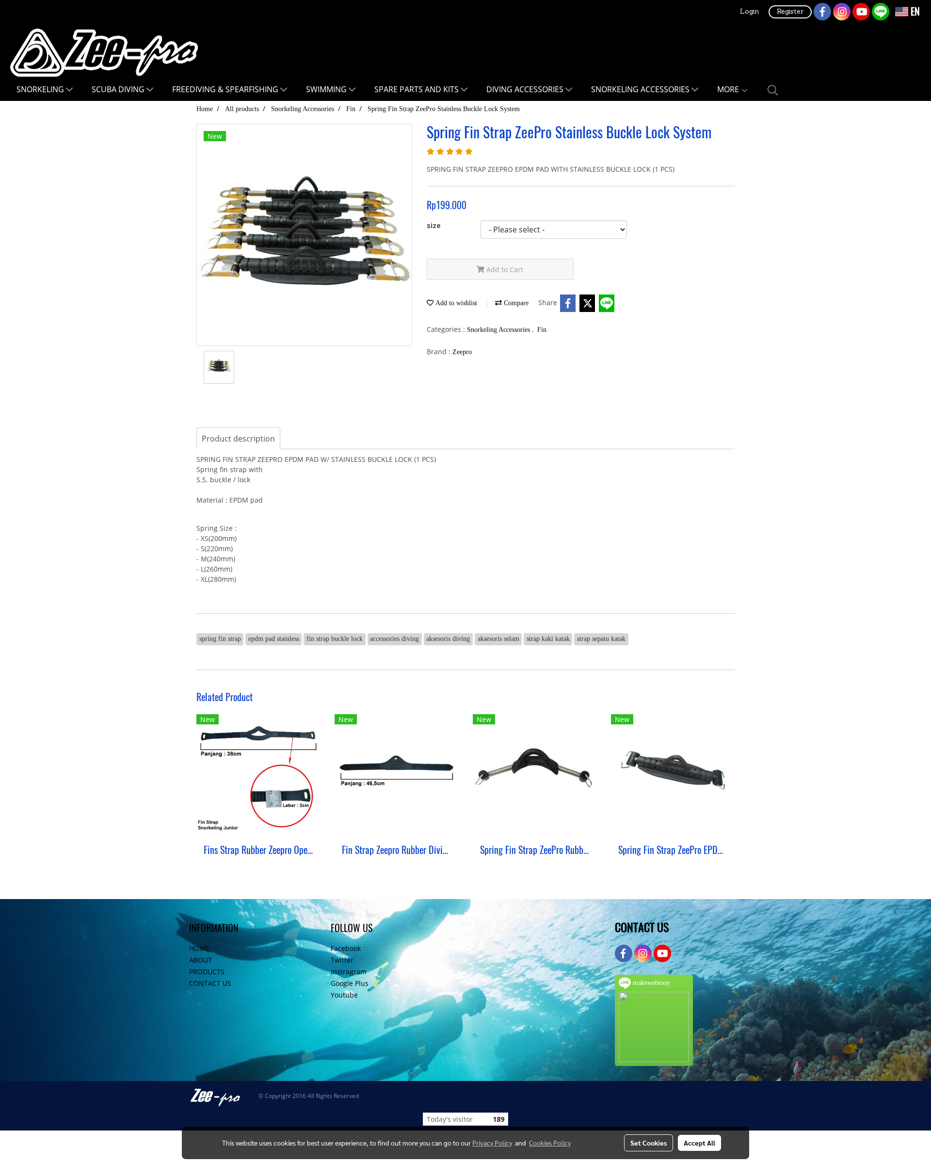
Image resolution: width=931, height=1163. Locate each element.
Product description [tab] (238, 438)
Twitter (342, 960)
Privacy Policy (492, 1142)
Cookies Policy (550, 1142)
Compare (515, 303)
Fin (541, 329)
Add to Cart (503, 269)
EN (914, 11)
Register (790, 12)
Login (749, 12)
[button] (773, 90)
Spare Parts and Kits (417, 89)
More (729, 89)
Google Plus (350, 983)
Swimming (327, 89)
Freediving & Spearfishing (226, 89)
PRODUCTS (207, 971)
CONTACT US (210, 983)
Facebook (346, 948)
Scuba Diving (119, 89)
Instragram (349, 971)
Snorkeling (41, 89)
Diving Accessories (525, 89)
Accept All (699, 1142)
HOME (199, 948)
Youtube (344, 994)
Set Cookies (648, 1142)
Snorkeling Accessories (641, 89)
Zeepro (462, 352)
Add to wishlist (455, 303)
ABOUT (200, 960)
